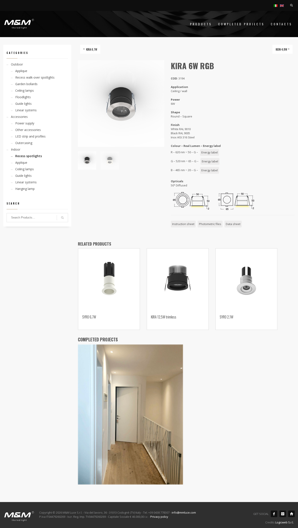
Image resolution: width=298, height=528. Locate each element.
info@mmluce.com (184, 512)
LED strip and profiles (30, 136)
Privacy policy (159, 517)
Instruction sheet (183, 224)
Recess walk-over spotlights (35, 77)
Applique (21, 71)
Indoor (15, 149)
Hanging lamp (25, 189)
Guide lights (23, 103)
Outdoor (17, 64)
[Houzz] (291, 514)
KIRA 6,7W (91, 49)
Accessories (19, 117)
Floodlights (23, 97)
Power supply (24, 123)
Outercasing (23, 143)
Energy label (209, 152)
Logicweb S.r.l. (284, 522)
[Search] (62, 217)
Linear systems (26, 110)
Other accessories (28, 130)
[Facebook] (274, 514)
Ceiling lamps (24, 90)
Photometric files (210, 224)
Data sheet (233, 224)
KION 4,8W (281, 49)
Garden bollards (26, 84)
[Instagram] (282, 514)
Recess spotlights (28, 156)
